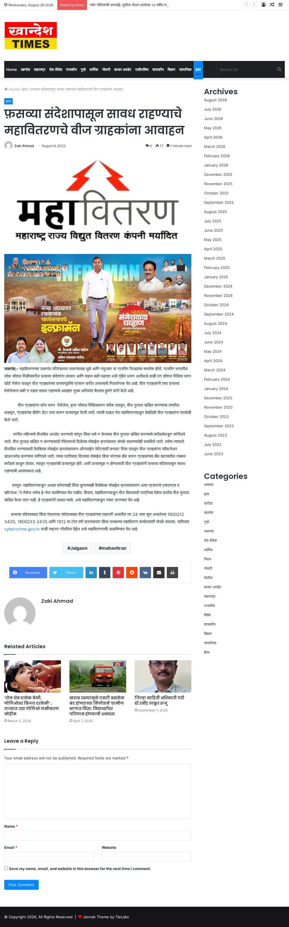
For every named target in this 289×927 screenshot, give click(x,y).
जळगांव (209, 531)
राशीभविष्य (141, 69)
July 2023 (212, 444)
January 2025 (216, 277)
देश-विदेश (55, 69)
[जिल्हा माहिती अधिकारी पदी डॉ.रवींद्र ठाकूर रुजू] (163, 676)
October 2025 (216, 193)
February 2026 (217, 156)
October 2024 (216, 305)
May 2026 (213, 128)
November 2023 (218, 407)
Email (10, 847)
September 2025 (219, 202)
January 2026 (216, 165)
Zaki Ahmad (24, 146)
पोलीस (208, 577)
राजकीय (71, 69)
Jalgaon (78, 548)
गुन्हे (83, 69)
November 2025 (218, 183)
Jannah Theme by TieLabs (106, 917)
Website (109, 847)
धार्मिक (93, 69)
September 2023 (219, 426)
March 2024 (214, 370)
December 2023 (218, 398)
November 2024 (218, 295)
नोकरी (106, 69)
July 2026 (212, 109)
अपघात (208, 484)
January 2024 (216, 388)
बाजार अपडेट (122, 69)
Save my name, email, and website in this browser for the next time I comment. (80, 868)
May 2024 (213, 351)
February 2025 (217, 267)
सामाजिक (185, 69)
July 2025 (212, 221)
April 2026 (213, 137)
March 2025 (214, 258)
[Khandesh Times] (30, 35)
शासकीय (158, 69)
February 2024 (217, 379)
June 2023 (213, 454)
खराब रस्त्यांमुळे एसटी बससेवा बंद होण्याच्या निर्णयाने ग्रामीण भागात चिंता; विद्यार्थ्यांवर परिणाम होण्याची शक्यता (96, 706)
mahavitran (114, 548)
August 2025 (215, 211)
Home (11, 69)
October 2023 (216, 416)
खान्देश (25, 69)
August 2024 (215, 323)
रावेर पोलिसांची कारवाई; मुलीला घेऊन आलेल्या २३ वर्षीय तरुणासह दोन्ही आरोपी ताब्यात (146, 5)
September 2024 (219, 314)
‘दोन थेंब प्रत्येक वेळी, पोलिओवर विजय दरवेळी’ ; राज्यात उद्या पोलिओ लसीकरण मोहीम (31, 706)
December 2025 (218, 174)
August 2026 (215, 100)
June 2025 (213, 230)
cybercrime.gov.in (22, 529)
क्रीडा (208, 503)
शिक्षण (171, 69)
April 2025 (213, 249)
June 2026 (213, 118)
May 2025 (213, 239)
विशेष (207, 615)
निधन (207, 559)
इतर (198, 69)
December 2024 (218, 286)
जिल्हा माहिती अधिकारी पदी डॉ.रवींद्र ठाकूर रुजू (159, 700)
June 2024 (213, 342)
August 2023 (215, 435)
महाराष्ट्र (39, 69)
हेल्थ (207, 652)
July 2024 (212, 332)
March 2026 (214, 146)
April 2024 (213, 360)
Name (11, 826)
